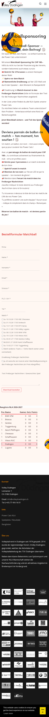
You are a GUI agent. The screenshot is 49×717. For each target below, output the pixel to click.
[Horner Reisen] (43, 665)
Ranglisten (6, 524)
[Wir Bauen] (18, 686)
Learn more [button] (8, 713)
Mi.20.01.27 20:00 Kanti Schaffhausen (18, 342)
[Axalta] (18, 696)
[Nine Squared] (30, 686)
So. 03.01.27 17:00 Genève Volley (17, 339)
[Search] (40, 3)
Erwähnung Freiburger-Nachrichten (15, 357)
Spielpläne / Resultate (11, 520)
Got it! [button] (42, 710)
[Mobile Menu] (45, 4)
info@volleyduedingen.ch (17, 499)
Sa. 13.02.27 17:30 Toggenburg (16, 345)
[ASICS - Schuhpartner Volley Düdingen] (30, 613)
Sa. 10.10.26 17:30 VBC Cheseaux (17, 319)
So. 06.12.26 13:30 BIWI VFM (15, 332)
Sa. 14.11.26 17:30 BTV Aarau (15, 326)
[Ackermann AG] (43, 686)
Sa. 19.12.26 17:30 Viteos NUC (15, 335)
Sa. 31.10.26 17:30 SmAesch (15, 322)
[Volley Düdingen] (12, 3)
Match (5, 315)
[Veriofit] (6, 696)
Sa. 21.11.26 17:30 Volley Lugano (16, 329)
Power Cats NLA (8, 515)
